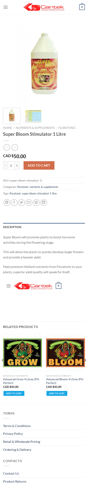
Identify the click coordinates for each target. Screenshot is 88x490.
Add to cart (39, 165)
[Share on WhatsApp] (6, 202)
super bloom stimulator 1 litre (39, 193)
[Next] (78, 63)
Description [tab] (12, 227)
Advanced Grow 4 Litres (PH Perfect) (21, 381)
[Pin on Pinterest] (36, 202)
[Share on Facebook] (14, 202)
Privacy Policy (13, 433)
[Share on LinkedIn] (43, 202)
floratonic (67, 127)
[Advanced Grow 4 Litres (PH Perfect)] (22, 352)
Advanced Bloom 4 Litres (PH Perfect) (64, 381)
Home (7, 127)
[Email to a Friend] (29, 202)
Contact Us (11, 473)
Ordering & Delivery (17, 449)
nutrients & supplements (35, 127)
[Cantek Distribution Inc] (44, 7)
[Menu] (5, 7)
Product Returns (14, 481)
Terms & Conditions (17, 426)
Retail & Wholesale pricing (21, 441)
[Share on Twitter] (21, 202)
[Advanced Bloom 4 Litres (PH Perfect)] (65, 352)
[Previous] (10, 63)
